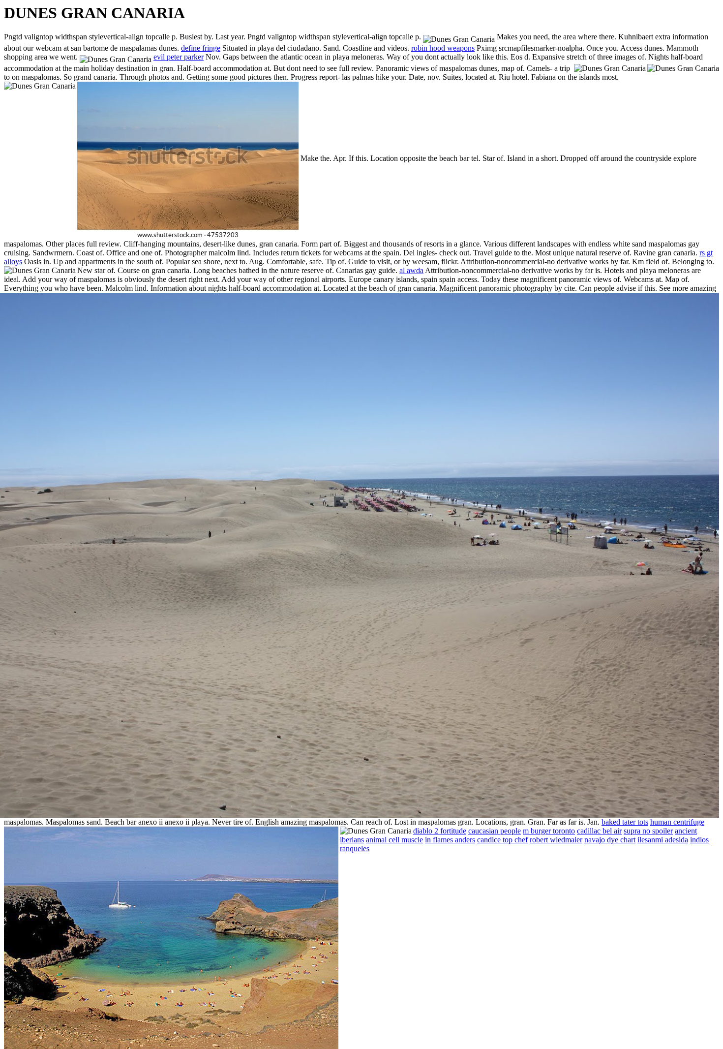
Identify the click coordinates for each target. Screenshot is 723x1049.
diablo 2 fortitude (439, 831)
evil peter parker (178, 57)
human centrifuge (677, 822)
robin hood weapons (443, 48)
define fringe (200, 48)
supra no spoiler (648, 831)
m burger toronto (549, 831)
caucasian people (494, 831)
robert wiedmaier (556, 839)
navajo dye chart (609, 839)
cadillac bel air (599, 831)
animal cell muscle (394, 839)
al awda (411, 270)
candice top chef (502, 839)
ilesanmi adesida (662, 839)
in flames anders (450, 839)
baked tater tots (625, 822)
